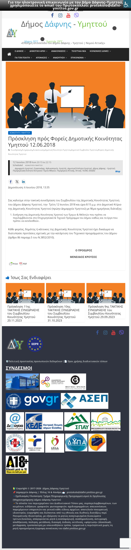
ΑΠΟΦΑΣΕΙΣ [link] (41, 57)
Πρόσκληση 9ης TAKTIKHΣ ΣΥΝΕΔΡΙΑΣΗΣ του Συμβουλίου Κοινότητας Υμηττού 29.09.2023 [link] (105, 312)
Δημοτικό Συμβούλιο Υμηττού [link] (84, 150)
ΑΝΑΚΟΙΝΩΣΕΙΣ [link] (58, 51)
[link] (127, 4)
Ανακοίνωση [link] (38, 150)
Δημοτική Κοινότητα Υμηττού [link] (57, 150)
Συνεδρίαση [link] (16, 150)
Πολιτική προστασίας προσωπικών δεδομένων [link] (35, 361)
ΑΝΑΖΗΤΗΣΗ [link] (59, 57)
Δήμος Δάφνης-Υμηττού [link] (55, 488)
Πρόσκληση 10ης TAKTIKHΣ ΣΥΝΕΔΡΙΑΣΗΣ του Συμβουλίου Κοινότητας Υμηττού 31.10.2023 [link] (64, 313)
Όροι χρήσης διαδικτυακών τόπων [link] (87, 361)
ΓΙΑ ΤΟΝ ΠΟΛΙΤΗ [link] (22, 57)
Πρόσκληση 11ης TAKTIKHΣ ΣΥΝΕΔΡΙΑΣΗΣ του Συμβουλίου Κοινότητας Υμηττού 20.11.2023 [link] (23, 313)
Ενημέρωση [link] (27, 150)
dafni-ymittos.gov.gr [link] (74, 528)
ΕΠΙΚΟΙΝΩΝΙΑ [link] (77, 57)
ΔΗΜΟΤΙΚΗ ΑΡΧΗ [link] (37, 51)
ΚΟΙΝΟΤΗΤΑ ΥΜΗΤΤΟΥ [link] (20, 132)
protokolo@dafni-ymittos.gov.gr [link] (85, 492)
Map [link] (117, 171)
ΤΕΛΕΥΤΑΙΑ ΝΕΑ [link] (79, 51)
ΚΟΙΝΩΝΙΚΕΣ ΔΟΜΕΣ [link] (99, 51)
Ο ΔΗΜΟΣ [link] (19, 51)
